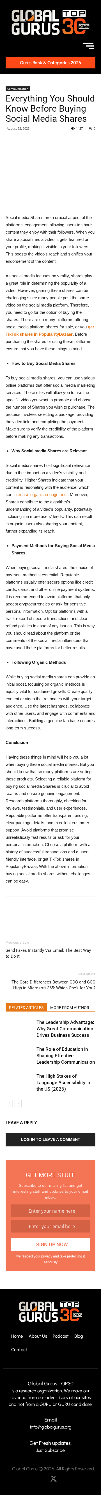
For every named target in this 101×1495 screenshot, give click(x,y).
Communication (17, 89)
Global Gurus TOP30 (51, 1384)
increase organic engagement (40, 494)
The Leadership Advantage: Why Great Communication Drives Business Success (65, 1028)
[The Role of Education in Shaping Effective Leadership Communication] (20, 1055)
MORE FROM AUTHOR (69, 1007)
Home (17, 1336)
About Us (38, 1336)
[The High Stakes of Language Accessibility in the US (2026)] (20, 1082)
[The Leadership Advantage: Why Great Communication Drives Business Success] (20, 1028)
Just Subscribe (50, 1450)
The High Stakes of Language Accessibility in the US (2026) (63, 1082)
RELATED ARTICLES (26, 1007)
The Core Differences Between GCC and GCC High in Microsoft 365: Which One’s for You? (53, 985)
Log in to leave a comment (50, 1139)
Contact (19, 1350)
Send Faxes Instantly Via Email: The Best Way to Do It (48, 953)
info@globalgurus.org (50, 1427)
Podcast (61, 1336)
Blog (78, 1336)
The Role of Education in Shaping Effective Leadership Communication (65, 1055)
